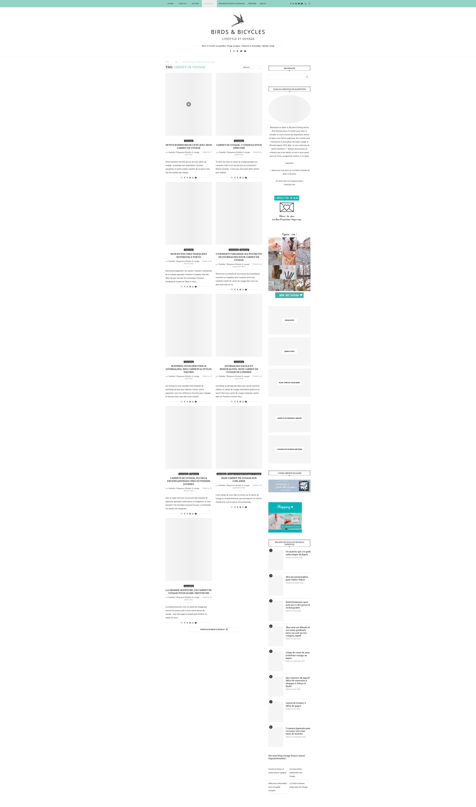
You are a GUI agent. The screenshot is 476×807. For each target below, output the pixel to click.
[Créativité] (289, 320)
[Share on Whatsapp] (193, 178)
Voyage (170, 3)
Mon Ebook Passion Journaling (232, 3)
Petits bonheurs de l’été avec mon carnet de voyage (189, 146)
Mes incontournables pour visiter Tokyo (297, 578)
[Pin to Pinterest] (190, 178)
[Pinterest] (296, 3)
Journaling (208, 3)
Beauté (263, 3)
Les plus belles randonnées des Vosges (295, 772)
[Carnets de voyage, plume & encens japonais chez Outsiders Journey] (188, 437)
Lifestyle (182, 3)
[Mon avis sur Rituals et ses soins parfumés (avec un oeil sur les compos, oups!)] (275, 636)
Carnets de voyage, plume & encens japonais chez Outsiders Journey (188, 481)
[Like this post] (181, 178)
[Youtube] (299, 3)
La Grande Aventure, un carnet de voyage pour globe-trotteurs (189, 592)
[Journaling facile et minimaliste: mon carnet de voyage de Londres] (239, 325)
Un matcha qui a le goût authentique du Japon (298, 553)
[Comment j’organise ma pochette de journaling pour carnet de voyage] (239, 213)
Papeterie (252, 3)
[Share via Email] (196, 178)
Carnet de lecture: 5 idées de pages (296, 704)
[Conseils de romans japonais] (289, 449)
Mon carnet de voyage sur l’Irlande (239, 479)
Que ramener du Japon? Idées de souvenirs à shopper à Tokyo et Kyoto (298, 682)
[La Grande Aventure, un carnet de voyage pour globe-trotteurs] (188, 549)
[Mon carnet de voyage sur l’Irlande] (239, 437)
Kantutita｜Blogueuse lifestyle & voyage (184, 152)
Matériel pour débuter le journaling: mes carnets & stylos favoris (189, 369)
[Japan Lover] (289, 351)
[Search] (309, 3)
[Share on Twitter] (187, 178)
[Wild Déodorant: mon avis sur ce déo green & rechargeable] (275, 611)
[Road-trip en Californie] (289, 383)
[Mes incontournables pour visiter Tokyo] (275, 586)
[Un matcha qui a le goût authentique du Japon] (275, 560)
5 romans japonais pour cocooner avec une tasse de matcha (298, 731)
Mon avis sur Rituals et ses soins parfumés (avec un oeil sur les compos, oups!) (298, 631)
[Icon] (188, 104)
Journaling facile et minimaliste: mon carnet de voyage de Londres (239, 369)
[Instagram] (293, 3)
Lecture (195, 3)
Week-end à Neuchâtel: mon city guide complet (277, 787)
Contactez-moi (289, 184)
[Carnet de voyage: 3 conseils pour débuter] (239, 104)
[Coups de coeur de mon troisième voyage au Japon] (275, 661)
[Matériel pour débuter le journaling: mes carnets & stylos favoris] (188, 325)
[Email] (302, 3)
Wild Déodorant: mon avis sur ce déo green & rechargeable (298, 605)
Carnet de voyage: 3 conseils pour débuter (239, 146)
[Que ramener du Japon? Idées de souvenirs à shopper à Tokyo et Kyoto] (275, 686)
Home (167, 62)
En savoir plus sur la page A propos (289, 181)
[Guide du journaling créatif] (289, 418)
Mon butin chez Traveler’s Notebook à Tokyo (188, 255)
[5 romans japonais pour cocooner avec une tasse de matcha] (275, 737)
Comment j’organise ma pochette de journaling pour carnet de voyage (239, 257)
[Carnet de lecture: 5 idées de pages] (275, 712)
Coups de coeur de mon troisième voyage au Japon (298, 655)
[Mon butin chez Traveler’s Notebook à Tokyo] (188, 213)
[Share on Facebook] (184, 178)
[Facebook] (290, 3)
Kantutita (289, 163)
